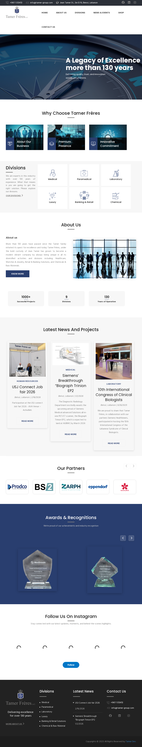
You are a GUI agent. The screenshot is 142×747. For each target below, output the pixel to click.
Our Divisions (13, 195)
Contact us (48, 27)
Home (45, 13)
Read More (27, 421)
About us (61, 13)
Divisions (80, 13)
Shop (121, 13)
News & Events (101, 13)
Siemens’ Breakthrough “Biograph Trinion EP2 (70, 383)
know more (17, 274)
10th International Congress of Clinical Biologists (114, 394)
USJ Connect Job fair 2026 (27, 389)
